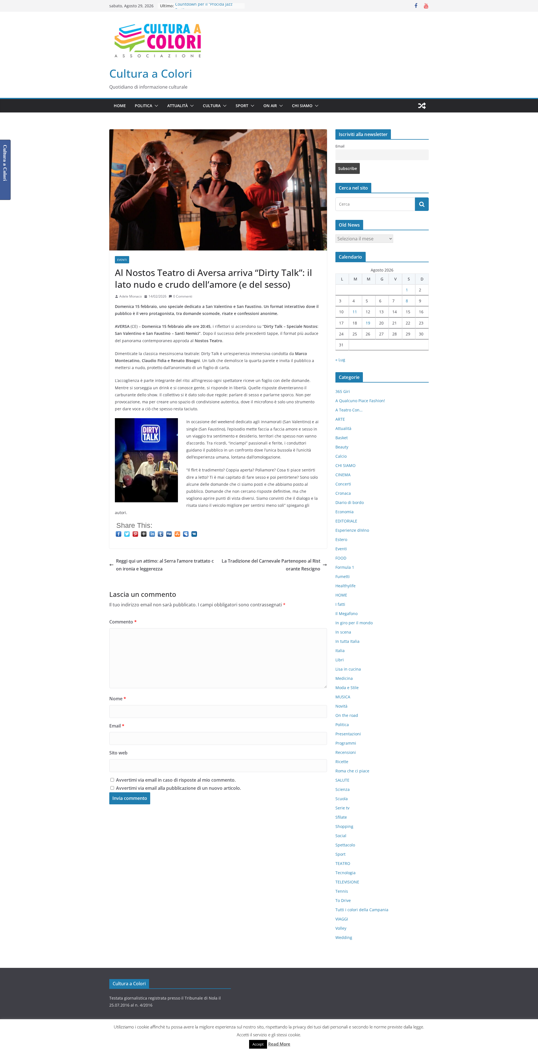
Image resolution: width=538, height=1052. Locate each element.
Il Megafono (346, 613)
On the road (346, 715)
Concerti (343, 484)
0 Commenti (182, 296)
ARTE (340, 419)
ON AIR (270, 105)
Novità (341, 706)
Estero (341, 539)
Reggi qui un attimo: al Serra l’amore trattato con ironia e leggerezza (165, 565)
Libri (339, 659)
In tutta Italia (347, 641)
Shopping (344, 826)
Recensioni (345, 752)
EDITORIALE (346, 521)
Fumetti (342, 576)
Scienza (342, 789)
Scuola (341, 798)
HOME (120, 105)
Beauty (341, 447)
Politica (143, 105)
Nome (117, 699)
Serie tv (342, 808)
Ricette (341, 761)
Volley (340, 928)
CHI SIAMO (302, 105)
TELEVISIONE (347, 882)
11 (355, 311)
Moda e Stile (347, 687)
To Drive (343, 900)
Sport (242, 105)
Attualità (177, 105)
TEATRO (342, 863)
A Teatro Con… (349, 410)
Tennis (341, 891)
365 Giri (342, 391)
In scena (343, 632)
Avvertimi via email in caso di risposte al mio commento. (176, 780)
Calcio (341, 456)
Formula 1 (344, 567)
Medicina (344, 678)
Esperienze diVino (352, 530)
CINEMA (343, 474)
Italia (340, 650)
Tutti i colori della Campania (361, 909)
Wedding (343, 937)
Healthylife (345, 585)
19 (368, 323)
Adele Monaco (130, 296)
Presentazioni (348, 733)
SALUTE (342, 780)
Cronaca (343, 493)
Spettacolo (345, 845)
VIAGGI (341, 919)
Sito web (118, 753)
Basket (341, 437)
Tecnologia (345, 872)
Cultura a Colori (150, 73)
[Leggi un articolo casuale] (422, 105)
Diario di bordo (349, 502)
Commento (123, 622)
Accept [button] (258, 1044)
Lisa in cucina (348, 669)
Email (116, 726)
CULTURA (212, 105)
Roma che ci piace (352, 771)
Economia (344, 511)
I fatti (340, 604)
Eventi (122, 260)
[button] (155, 106)
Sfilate (341, 817)
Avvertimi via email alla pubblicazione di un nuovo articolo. (178, 788)
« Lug (340, 359)
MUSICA (342, 696)
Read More (279, 1044)
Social (340, 835)
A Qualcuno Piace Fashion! (360, 400)
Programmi (345, 743)
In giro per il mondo (354, 622)
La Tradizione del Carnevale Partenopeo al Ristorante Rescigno (271, 565)
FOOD (340, 558)
